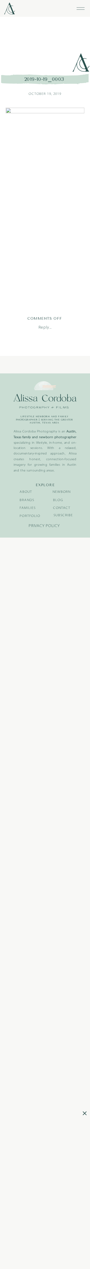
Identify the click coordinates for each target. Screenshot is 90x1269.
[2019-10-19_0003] (45, 44)
